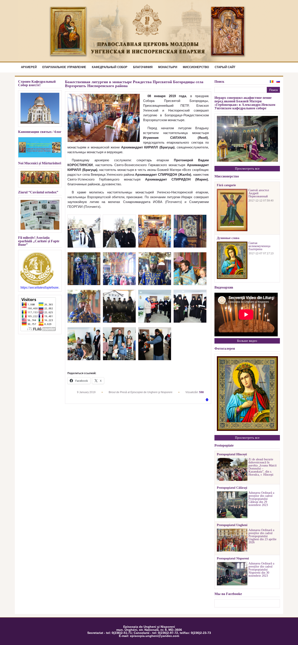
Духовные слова (228, 238)
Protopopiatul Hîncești (232, 454)
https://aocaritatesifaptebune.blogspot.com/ (40, 287)
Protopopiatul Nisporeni (233, 558)
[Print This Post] (207, 400)
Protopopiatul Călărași (232, 488)
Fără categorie (226, 185)
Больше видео (247, 340)
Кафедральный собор (109, 67)
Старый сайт (225, 67)
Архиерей (29, 67)
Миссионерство (196, 67)
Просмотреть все (247, 168)
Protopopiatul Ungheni (232, 525)
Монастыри (167, 67)
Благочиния (142, 67)
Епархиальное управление (64, 67)
